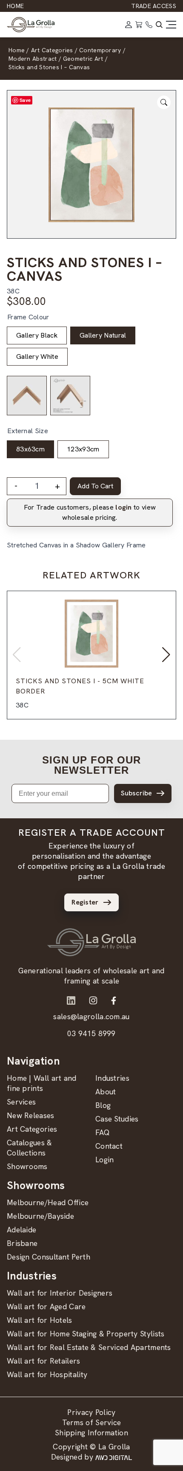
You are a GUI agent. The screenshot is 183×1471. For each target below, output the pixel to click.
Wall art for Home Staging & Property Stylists (86, 1334)
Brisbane (22, 1243)
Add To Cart (95, 486)
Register (84, 902)
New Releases (30, 1115)
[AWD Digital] (113, 1457)
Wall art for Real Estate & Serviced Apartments (89, 1347)
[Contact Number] (149, 24)
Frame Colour (28, 317)
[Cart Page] (138, 24)
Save (25, 100)
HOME (15, 6)
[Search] (159, 24)
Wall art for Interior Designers (59, 1293)
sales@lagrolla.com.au (91, 1016)
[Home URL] (91, 942)
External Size (27, 430)
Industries (112, 1078)
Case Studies (117, 1119)
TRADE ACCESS (153, 6)
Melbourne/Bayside (40, 1216)
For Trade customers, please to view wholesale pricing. (90, 512)
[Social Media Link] (71, 1000)
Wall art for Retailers (43, 1361)
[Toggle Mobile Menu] (171, 25)
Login (104, 1159)
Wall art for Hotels (39, 1320)
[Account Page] (128, 24)
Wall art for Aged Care (46, 1306)
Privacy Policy (91, 1412)
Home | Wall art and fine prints (42, 1083)
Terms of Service (91, 1422)
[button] (166, 654)
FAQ (102, 1132)
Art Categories (32, 1129)
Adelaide (21, 1229)
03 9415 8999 (91, 1033)
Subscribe (136, 793)
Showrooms (27, 1166)
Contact (109, 1146)
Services (21, 1102)
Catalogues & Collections (29, 1148)
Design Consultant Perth (48, 1257)
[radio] (37, 335)
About (105, 1091)
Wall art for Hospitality (47, 1374)
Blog (103, 1105)
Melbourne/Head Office (48, 1202)
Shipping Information (91, 1432)
